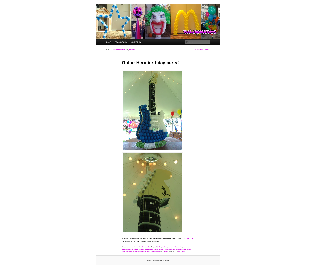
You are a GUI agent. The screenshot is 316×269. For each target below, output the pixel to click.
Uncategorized (143, 247)
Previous (199, 49)
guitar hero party (132, 251)
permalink (181, 251)
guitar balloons (170, 249)
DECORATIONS (121, 42)
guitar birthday (181, 249)
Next (207, 49)
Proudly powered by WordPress (158, 260)
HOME (108, 42)
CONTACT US (135, 42)
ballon (159, 247)
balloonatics (178, 247)
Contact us (188, 238)
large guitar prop (144, 251)
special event (155, 251)
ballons (164, 247)
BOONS (132, 50)
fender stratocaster (147, 249)
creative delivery (133, 249)
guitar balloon (159, 249)
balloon (170, 247)
